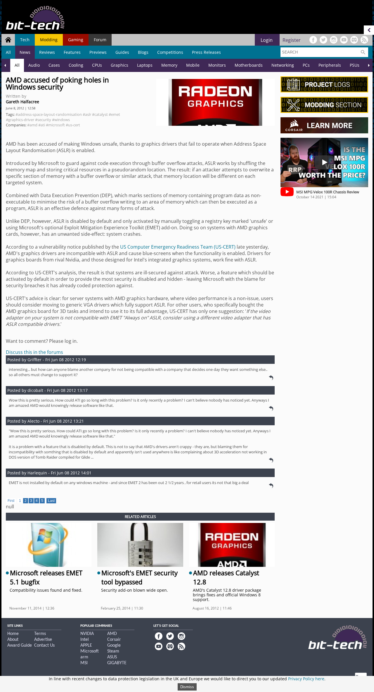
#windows (61, 119)
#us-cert (73, 125)
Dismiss (187, 687)
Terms (40, 633)
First (11, 501)
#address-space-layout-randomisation (48, 114)
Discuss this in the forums (34, 352)
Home (13, 633)
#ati (41, 125)
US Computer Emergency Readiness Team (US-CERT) (178, 247)
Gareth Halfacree (22, 101)
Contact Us (44, 645)
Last (51, 501)
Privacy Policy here (306, 678)
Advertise (43, 639)
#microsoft (55, 125)
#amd (32, 125)
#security (43, 119)
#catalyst (100, 114)
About (12, 639)
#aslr (87, 114)
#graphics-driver (20, 119)
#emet (114, 114)
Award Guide (19, 645)
